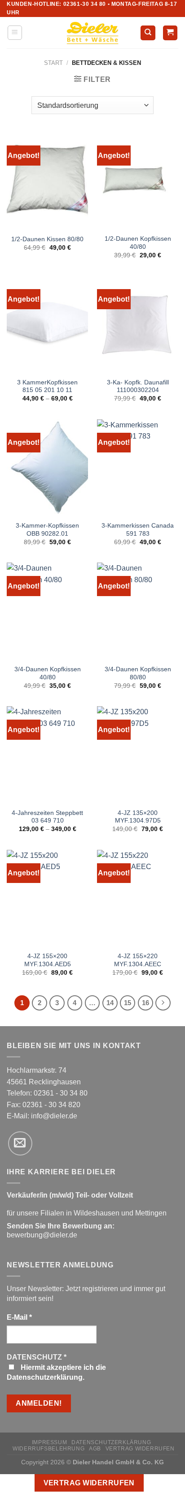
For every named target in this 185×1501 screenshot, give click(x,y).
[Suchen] (148, 33)
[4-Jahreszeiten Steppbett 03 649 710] (47, 754)
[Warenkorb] (170, 33)
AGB (95, 1449)
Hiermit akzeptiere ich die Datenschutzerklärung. (56, 1372)
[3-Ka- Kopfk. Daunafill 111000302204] (137, 324)
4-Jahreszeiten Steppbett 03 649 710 (47, 817)
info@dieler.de (54, 1116)
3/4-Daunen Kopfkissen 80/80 (138, 673)
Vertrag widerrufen (140, 1449)
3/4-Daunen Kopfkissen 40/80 (47, 673)
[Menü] (15, 33)
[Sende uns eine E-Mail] (20, 1143)
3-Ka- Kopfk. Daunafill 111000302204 (138, 386)
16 (145, 1002)
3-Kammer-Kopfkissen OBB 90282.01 (47, 529)
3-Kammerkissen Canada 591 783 (137, 529)
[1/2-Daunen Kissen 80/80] (47, 180)
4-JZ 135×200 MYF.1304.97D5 (138, 817)
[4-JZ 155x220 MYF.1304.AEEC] (137, 898)
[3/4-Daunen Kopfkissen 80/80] (137, 611)
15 (127, 1002)
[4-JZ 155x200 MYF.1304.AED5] (47, 898)
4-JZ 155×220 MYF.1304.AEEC (137, 960)
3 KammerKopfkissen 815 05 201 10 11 (47, 386)
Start (53, 63)
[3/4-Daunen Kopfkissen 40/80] (47, 611)
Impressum (49, 1442)
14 (110, 1002)
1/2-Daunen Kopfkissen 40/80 (138, 242)
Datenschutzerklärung (111, 1442)
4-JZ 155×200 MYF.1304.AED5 (47, 960)
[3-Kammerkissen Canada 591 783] (137, 467)
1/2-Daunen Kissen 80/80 (47, 239)
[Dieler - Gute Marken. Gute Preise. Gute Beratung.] (92, 33)
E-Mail (19, 1317)
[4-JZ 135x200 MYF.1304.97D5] (137, 754)
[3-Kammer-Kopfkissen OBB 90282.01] (47, 467)
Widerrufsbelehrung (48, 1449)
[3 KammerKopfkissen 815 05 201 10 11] (47, 324)
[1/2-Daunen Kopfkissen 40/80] (137, 180)
